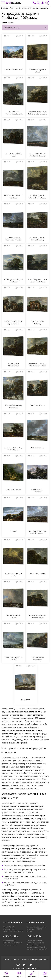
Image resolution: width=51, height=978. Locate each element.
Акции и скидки (10, 936)
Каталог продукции (12, 922)
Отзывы (7, 959)
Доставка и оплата (35, 922)
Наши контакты (34, 936)
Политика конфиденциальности (34, 959)
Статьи (16, 959)
